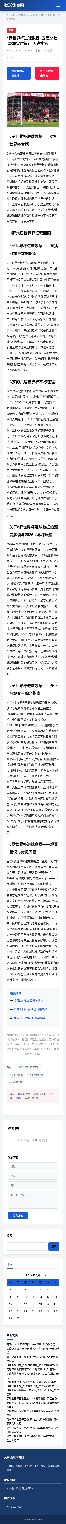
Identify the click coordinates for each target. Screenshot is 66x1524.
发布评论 (18, 1215)
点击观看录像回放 (46, 73)
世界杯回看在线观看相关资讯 (32, 1009)
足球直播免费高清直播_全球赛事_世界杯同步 (31, 1369)
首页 (6, 15)
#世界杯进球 (36, 1074)
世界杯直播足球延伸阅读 (29, 1018)
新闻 (13, 15)
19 (40, 1303)
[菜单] (58, 5)
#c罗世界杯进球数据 (28, 1067)
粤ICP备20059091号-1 (15, 1506)
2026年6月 (33, 1275)
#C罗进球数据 (16, 1074)
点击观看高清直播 (18, 73)
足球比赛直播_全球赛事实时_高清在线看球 (30, 1386)
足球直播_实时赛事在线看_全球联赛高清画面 (31, 1382)
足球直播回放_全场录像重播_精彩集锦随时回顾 (33, 1365)
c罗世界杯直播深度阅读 (28, 1000)
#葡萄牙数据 (15, 1082)
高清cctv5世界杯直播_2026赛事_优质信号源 (31, 1344)
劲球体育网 (14, 5)
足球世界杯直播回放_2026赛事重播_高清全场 (32, 1398)
